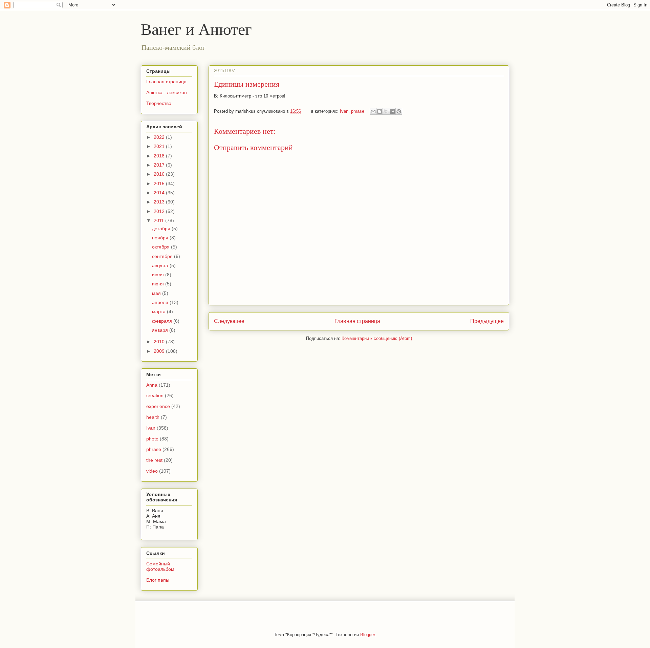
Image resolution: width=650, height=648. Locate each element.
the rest (154, 460)
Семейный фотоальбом (160, 566)
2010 (160, 341)
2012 (160, 211)
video (152, 471)
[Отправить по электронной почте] (373, 111)
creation (155, 395)
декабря (162, 228)
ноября (161, 237)
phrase (357, 111)
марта (159, 311)
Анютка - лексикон (166, 92)
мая (157, 293)
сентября (163, 256)
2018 (160, 155)
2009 (160, 351)
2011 (159, 220)
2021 (160, 146)
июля (158, 274)
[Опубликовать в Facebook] (392, 111)
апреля (161, 302)
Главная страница (357, 321)
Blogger (367, 634)
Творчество (158, 103)
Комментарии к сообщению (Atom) (377, 338)
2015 (160, 183)
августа (161, 265)
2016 (160, 174)
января (160, 330)
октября (161, 247)
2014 (160, 192)
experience (158, 406)
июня (158, 283)
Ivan (344, 111)
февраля (162, 321)
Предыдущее (487, 321)
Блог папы (157, 580)
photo (152, 438)
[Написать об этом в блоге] (379, 111)
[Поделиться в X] (386, 111)
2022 (160, 137)
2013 (160, 201)
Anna (151, 385)
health (152, 417)
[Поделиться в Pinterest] (398, 111)
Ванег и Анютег (196, 28)
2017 (160, 165)
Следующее (229, 321)
